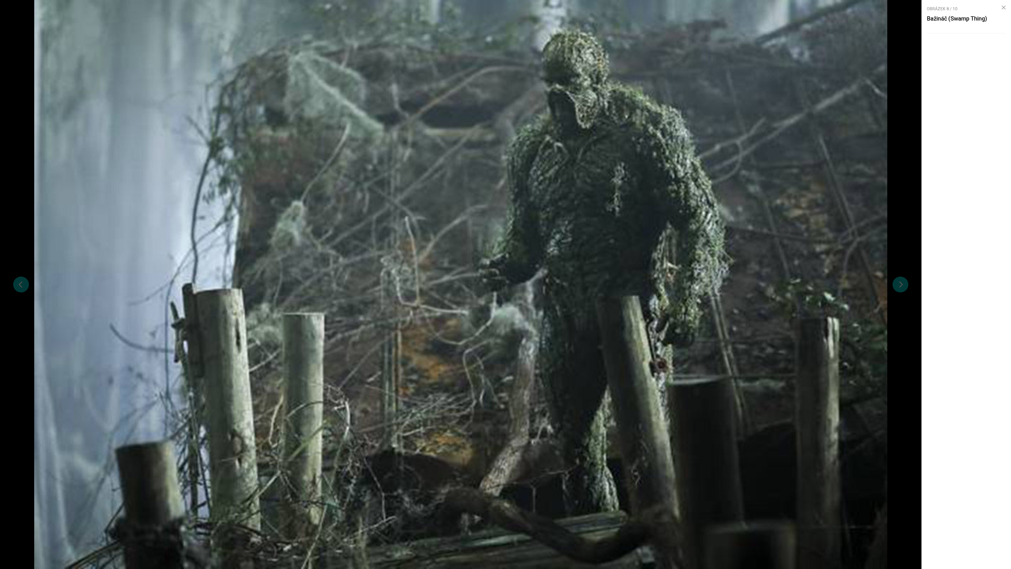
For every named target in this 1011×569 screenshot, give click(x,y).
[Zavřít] (1003, 7)
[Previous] (21, 284)
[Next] (900, 284)
